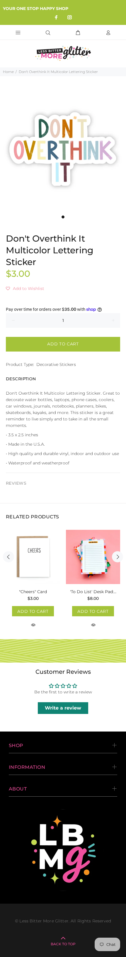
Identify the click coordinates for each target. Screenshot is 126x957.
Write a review (63, 708)
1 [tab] (63, 217)
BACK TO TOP (63, 944)
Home (8, 71)
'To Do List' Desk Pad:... (93, 591)
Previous (8, 556)
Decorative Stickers (56, 364)
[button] (25, 288)
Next (117, 556)
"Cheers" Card (33, 591)
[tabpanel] (63, 149)
